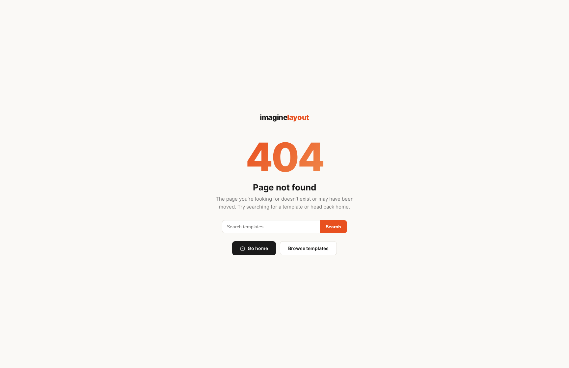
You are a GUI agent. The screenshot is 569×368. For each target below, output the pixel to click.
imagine (284, 117)
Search (333, 226)
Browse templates (308, 248)
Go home (258, 248)
